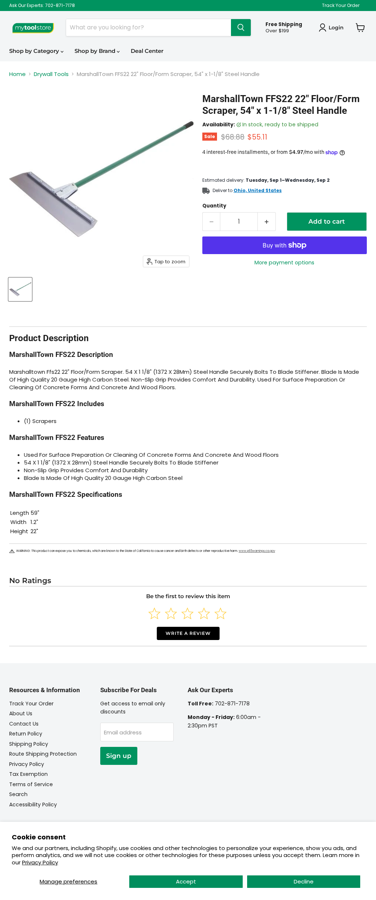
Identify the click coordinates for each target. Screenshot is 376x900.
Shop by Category (35, 50)
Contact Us (24, 723)
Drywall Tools (51, 74)
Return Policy (25, 733)
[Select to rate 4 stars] (204, 613)
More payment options (284, 262)
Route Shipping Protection (43, 754)
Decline (304, 881)
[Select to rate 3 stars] (187, 613)
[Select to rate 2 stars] (170, 613)
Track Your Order (340, 5)
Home (17, 74)
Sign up (118, 755)
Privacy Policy (40, 862)
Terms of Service (31, 784)
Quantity (214, 206)
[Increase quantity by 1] (267, 221)
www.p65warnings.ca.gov (257, 551)
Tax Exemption (28, 774)
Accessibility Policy (33, 804)
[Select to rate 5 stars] (220, 613)
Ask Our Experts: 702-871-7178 (42, 5)
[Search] (241, 27)
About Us (20, 713)
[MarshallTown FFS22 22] (20, 289)
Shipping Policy (28, 744)
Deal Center (147, 50)
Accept (186, 881)
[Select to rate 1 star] (154, 613)
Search (18, 794)
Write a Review (188, 633)
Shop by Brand (96, 50)
